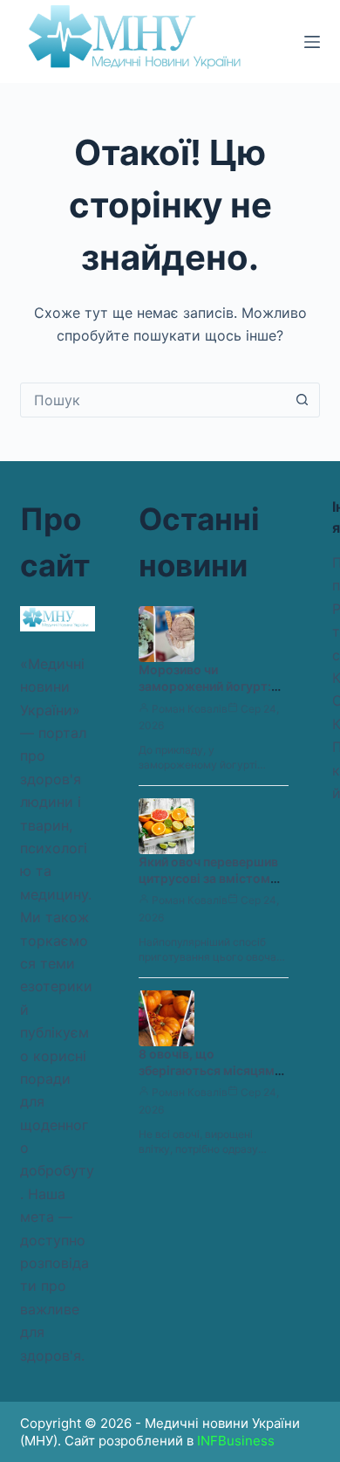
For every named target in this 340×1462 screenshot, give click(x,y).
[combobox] (153, 400)
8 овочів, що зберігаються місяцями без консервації (210, 1070)
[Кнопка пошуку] (302, 400)
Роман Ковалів (190, 708)
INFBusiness (236, 1440)
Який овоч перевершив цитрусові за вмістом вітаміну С (208, 878)
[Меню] (312, 42)
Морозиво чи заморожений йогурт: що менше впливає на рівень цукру (205, 694)
